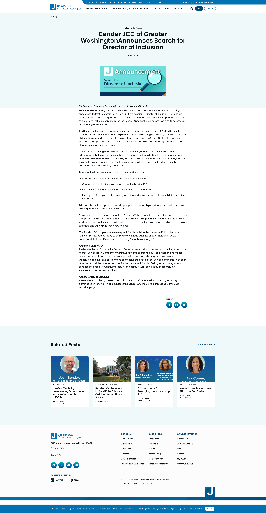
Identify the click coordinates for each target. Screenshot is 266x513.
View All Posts (205, 344)
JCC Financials (128, 458)
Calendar (102, 2)
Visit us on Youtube (69, 465)
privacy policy (196, 509)
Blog (161, 2)
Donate (180, 453)
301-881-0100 (57, 448)
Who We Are (127, 438)
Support (210, 8)
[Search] (191, 8)
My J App (181, 458)
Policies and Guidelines (132, 463)
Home (152, 483)
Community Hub (185, 463)
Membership (155, 453)
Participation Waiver (140, 483)
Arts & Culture (162, 8)
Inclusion (178, 8)
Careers (125, 453)
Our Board (126, 448)
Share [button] (184, 305)
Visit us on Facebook (54, 465)
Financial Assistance (159, 463)
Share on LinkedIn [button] (169, 305)
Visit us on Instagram (61, 465)
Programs (90, 2)
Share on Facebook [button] (177, 305)
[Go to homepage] (66, 7)
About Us (122, 2)
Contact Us (187, 2)
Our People (126, 443)
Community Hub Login (205, 2)
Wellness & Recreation (97, 8)
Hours (112, 2)
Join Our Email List (186, 443)
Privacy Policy (126, 483)
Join (199, 8)
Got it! (209, 509)
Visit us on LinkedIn (76, 465)
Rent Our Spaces (136, 2)
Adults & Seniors (141, 8)
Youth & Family (120, 8)
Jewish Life (151, 2)
